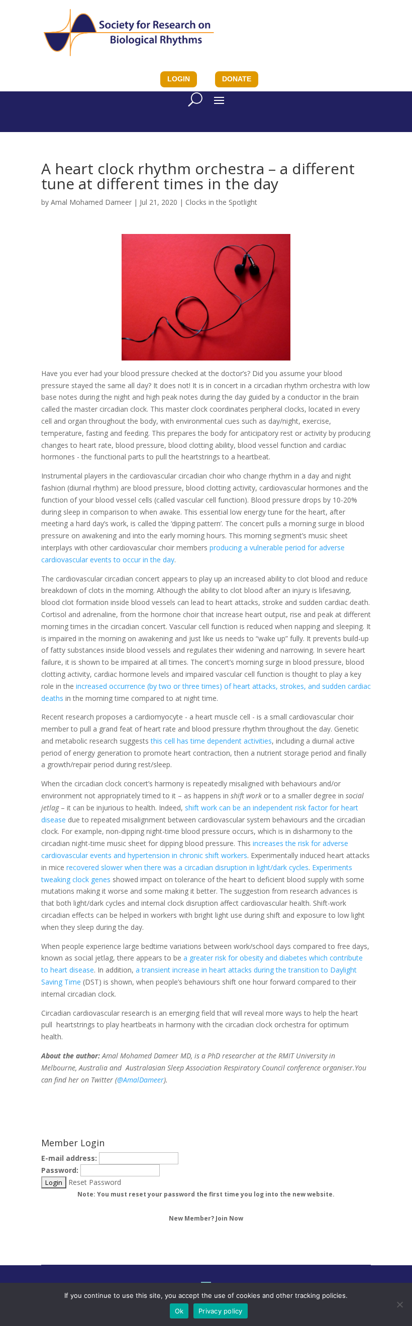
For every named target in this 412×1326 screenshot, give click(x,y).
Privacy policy (220, 1311)
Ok (179, 1311)
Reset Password (94, 1182)
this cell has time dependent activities (211, 741)
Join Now (229, 1218)
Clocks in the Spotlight (221, 202)
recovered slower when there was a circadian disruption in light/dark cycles (186, 867)
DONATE (236, 79)
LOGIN (178, 79)
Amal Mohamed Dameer (91, 202)
